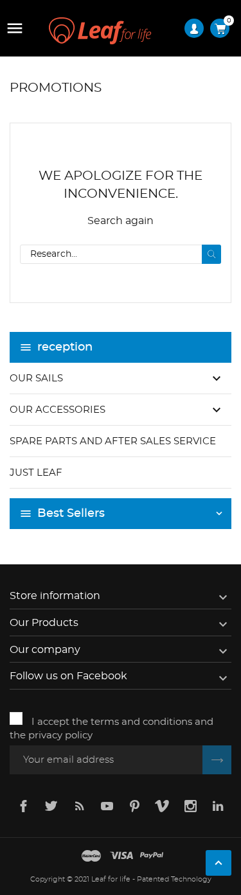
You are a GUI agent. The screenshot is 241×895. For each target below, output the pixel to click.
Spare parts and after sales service (113, 441)
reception (65, 347)
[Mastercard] (91, 856)
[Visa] (121, 856)
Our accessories (57, 410)
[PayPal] (151, 856)
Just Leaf (36, 473)
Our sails (36, 378)
